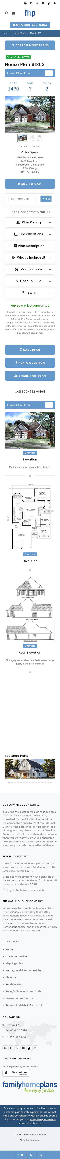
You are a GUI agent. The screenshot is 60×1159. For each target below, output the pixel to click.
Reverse (30, 453)
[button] (9, 783)
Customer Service (16, 956)
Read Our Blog (14, 984)
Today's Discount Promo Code (23, 991)
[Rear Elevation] (30, 609)
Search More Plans (32, 45)
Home (5, 33)
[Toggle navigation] (49, 73)
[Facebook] (31, 3)
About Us (11, 977)
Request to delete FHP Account (24, 1005)
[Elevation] (30, 114)
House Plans (19, 33)
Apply (46, 198)
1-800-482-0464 (18, 1037)
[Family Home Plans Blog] (55, 3)
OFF (39, 146)
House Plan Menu (18, 73)
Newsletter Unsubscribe (19, 998)
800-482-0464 (33, 391)
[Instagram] (37, 3)
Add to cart (31, 184)
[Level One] (30, 516)
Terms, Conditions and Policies (23, 970)
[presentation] (8, 769)
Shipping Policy (14, 963)
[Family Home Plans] (30, 13)
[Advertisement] (30, 714)
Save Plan (31, 350)
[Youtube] (43, 3)
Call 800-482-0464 (30, 25)
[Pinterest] (25, 3)
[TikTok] (49, 3)
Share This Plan (32, 376)
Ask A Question (31, 363)
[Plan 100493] (30, 769)
